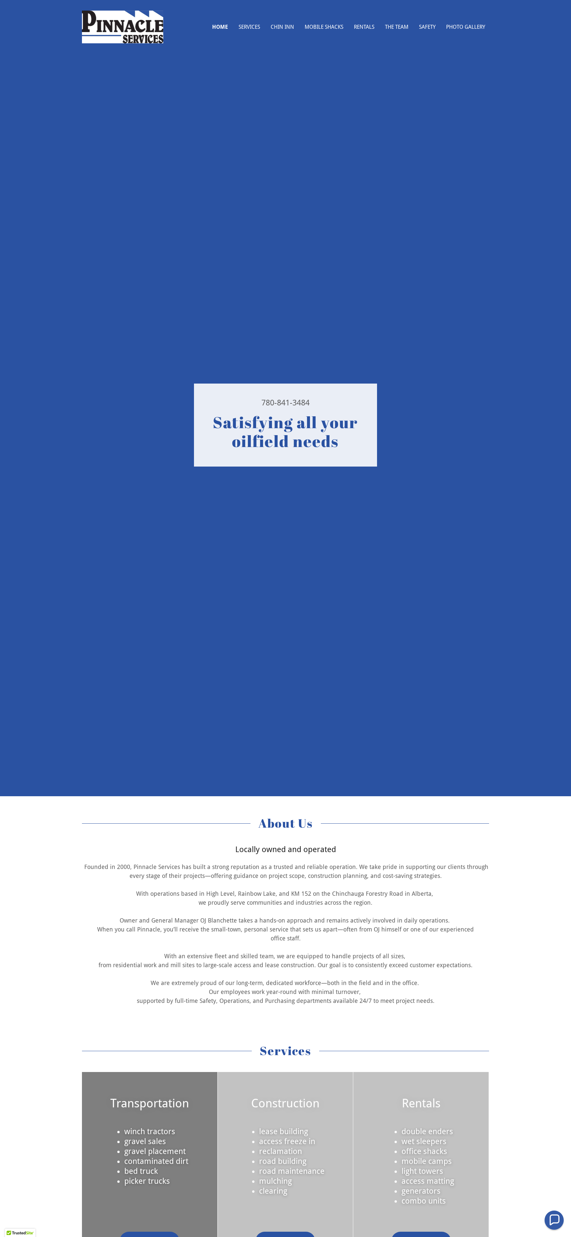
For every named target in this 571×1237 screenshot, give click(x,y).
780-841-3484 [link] (285, 402)
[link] (122, 26)
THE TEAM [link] (396, 27)
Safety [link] (427, 27)
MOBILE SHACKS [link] (324, 27)
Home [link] (220, 27)
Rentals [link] (364, 27)
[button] (554, 1220)
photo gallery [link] (465, 27)
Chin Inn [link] (282, 27)
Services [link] (249, 27)
